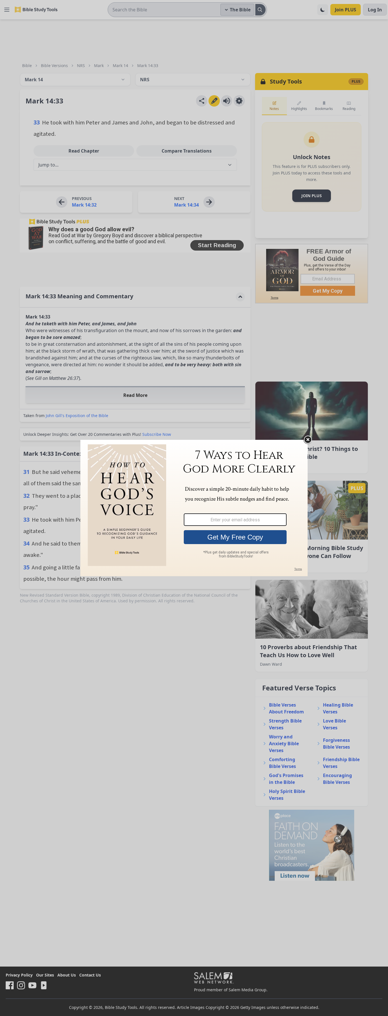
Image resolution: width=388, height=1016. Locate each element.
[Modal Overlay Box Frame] (194, 508)
